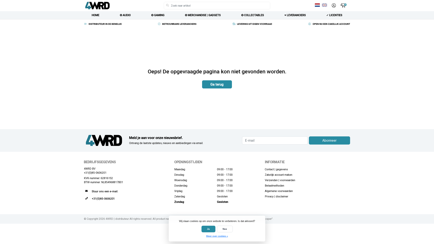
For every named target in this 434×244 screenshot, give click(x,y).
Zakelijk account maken (278, 174)
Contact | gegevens (276, 169)
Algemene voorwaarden (279, 191)
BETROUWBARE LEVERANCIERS (179, 24)
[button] (333, 5)
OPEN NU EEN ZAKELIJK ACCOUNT (331, 24)
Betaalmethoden (274, 185)
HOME (95, 15)
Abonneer (329, 140)
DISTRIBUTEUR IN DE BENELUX (105, 24)
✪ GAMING (157, 15)
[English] (325, 5)
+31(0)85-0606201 (95, 172)
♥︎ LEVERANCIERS (295, 15)
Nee (225, 229)
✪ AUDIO (125, 15)
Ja (208, 229)
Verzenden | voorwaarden (280, 180)
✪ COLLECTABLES (252, 15)
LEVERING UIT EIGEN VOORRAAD (254, 24)
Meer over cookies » (217, 236)
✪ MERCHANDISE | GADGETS (203, 15)
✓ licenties (334, 15)
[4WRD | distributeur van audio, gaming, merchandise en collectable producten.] (124, 6)
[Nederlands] (318, 5)
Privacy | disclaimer (276, 196)
